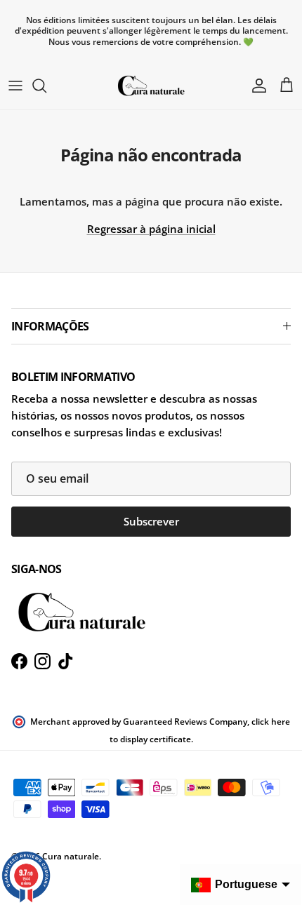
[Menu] (15, 85)
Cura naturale (70, 856)
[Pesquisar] (46, 85)
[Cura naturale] (151, 86)
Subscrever (151, 521)
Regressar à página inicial (151, 229)
